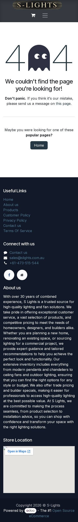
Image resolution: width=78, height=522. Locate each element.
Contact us (12, 225)
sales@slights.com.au (27, 258)
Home (39, 145)
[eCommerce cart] (33, 15)
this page (63, 103)
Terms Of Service (17, 231)
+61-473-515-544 (24, 263)
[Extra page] (22, 275)
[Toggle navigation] (45, 15)
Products (10, 210)
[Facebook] (9, 275)
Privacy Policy (15, 220)
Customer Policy (16, 215)
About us (10, 204)
